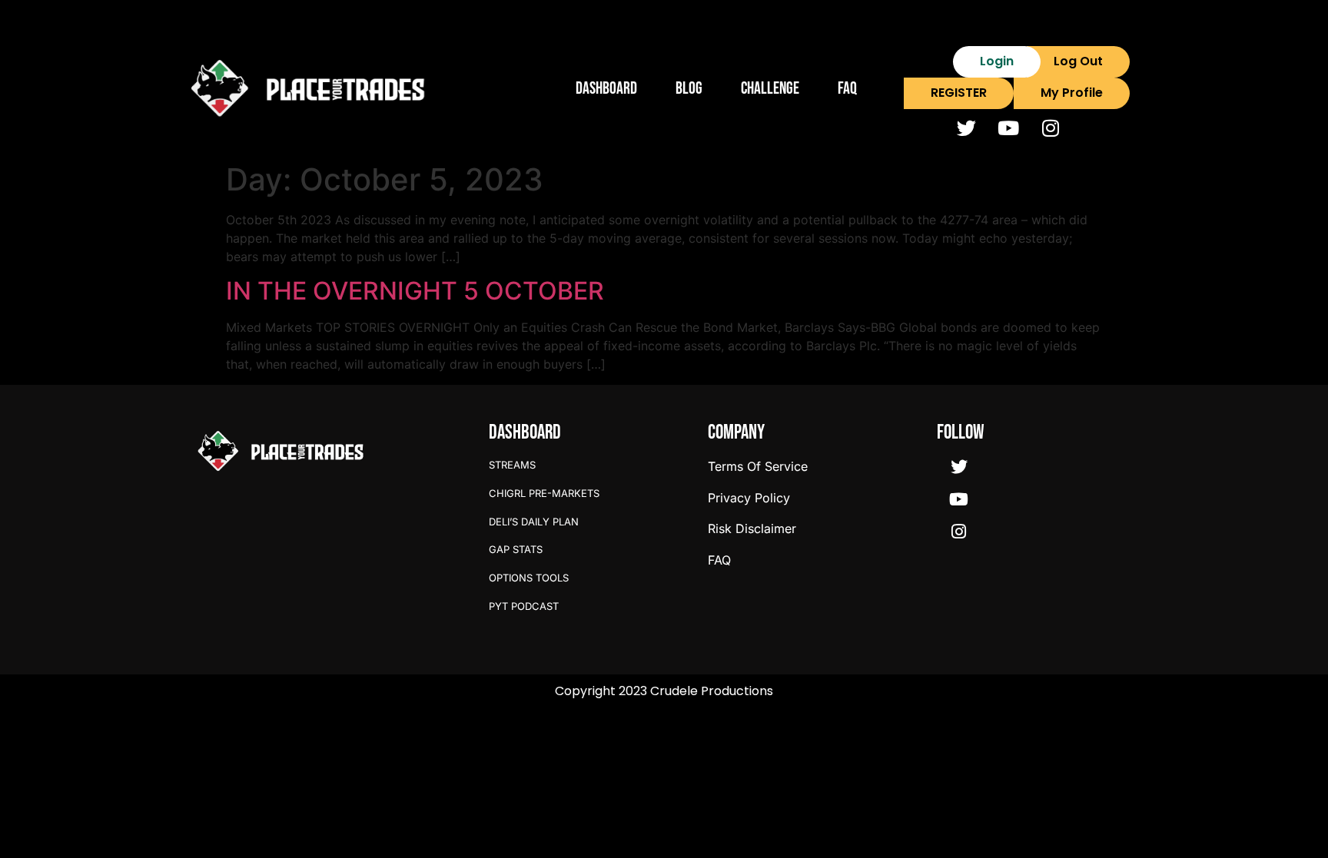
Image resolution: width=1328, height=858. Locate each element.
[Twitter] (966, 128)
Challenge (770, 88)
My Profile (1072, 92)
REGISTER (959, 92)
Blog (689, 88)
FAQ (847, 88)
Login (997, 61)
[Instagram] (1050, 128)
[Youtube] (1008, 128)
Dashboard (606, 88)
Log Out (1078, 61)
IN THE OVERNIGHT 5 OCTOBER (415, 291)
